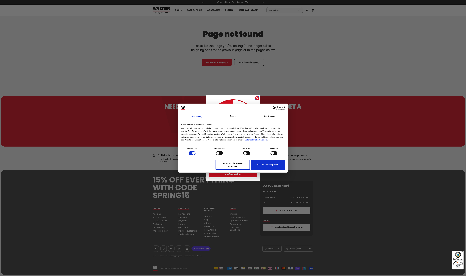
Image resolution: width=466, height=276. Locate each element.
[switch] (219, 153)
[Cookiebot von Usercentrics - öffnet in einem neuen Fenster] (274, 108)
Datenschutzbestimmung (256, 140)
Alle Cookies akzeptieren (267, 165)
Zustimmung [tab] (196, 116)
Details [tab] (233, 116)
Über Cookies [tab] (269, 116)
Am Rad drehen (233, 174)
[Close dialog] (257, 98)
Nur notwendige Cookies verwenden (232, 164)
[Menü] (462, 252)
